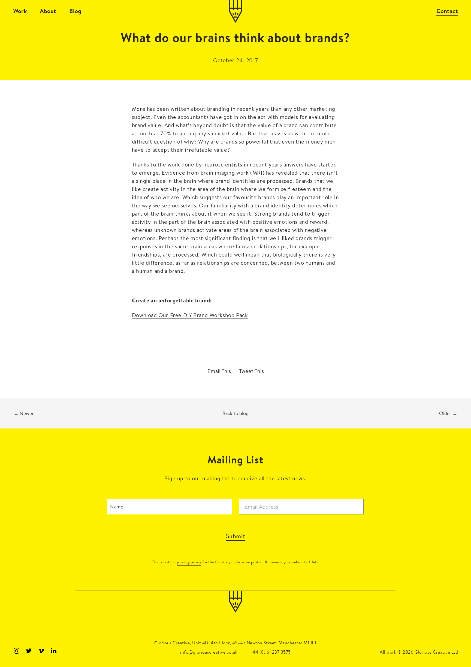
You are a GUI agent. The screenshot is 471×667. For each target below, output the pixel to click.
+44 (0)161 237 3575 (270, 652)
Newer (24, 413)
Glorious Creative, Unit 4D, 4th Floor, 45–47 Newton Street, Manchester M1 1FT (235, 643)
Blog (75, 11)
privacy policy (189, 562)
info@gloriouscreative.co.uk (208, 652)
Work (20, 11)
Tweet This (251, 371)
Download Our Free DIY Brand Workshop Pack (190, 315)
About (48, 11)
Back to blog (235, 413)
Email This (219, 371)
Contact (447, 11)
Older (448, 413)
